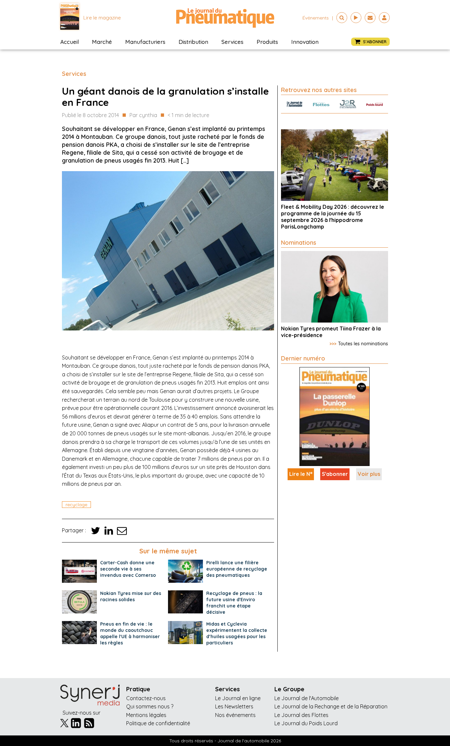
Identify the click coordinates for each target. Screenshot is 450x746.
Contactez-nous (146, 698)
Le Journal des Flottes (301, 715)
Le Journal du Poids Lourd (306, 723)
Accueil (69, 41)
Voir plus (369, 474)
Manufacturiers (145, 41)
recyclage (76, 505)
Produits (267, 41)
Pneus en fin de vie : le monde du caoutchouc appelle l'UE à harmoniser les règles (130, 633)
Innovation (305, 41)
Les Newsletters (234, 706)
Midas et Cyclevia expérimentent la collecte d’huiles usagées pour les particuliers (236, 633)
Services (232, 41)
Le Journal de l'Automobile (306, 698)
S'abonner (335, 474)
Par (143, 115)
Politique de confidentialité (158, 723)
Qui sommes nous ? (149, 706)
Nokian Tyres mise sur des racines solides (130, 596)
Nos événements (235, 715)
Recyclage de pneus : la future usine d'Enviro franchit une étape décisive (234, 602)
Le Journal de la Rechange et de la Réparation (330, 706)
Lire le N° (300, 474)
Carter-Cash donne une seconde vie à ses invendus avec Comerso (128, 569)
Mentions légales (146, 715)
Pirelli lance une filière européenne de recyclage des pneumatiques (236, 569)
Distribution (193, 41)
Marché (102, 41)
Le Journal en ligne (238, 698)
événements (315, 18)
